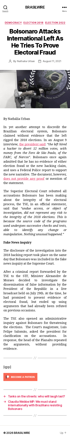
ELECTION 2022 (55, 22)
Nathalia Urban (26, 61)
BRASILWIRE (35, 7)
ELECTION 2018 (33, 22)
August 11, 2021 (52, 61)
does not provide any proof (23, 179)
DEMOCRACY (13, 22)
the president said (32, 144)
